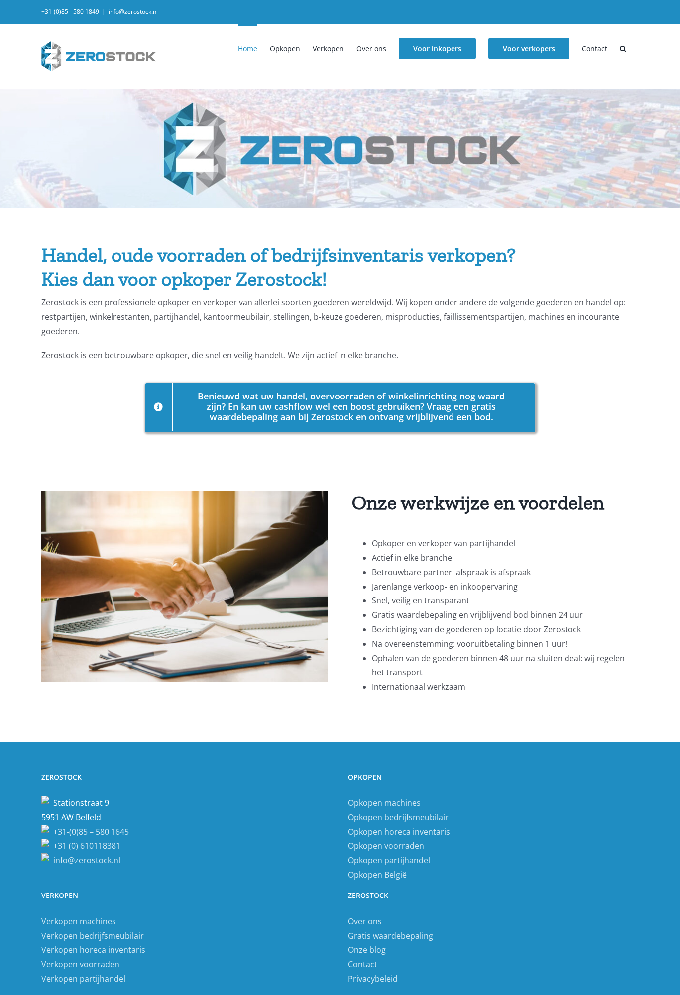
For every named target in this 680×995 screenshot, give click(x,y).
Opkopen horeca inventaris (399, 831)
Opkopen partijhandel (389, 860)
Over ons (365, 921)
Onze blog (367, 949)
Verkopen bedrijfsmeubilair (92, 935)
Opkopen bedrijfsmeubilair (398, 817)
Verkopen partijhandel (83, 978)
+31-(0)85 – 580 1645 (89, 831)
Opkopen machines (384, 802)
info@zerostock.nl (133, 11)
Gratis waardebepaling (390, 935)
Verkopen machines (78, 921)
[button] (623, 47)
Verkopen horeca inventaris (93, 949)
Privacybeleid (373, 978)
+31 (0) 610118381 (84, 845)
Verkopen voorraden (80, 964)
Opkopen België (377, 874)
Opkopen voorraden (386, 845)
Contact (362, 964)
